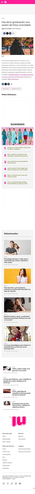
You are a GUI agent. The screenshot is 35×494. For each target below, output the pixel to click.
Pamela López (15, 264)
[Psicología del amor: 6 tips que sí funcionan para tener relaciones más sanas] (17, 247)
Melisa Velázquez (16, 28)
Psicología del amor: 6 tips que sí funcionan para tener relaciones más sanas (16, 260)
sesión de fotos (16, 88)
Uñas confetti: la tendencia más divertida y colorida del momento (17, 155)
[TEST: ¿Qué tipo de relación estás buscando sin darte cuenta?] (7, 391)
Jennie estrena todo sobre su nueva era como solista (17, 169)
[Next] (31, 45)
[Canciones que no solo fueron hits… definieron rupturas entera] (7, 403)
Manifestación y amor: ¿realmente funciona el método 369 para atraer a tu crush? (17, 318)
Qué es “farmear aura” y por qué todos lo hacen (17, 175)
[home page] (5, 2)
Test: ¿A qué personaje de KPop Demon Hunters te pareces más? (17, 182)
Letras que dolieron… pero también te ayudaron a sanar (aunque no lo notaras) (17, 381)
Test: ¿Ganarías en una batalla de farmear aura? (17, 162)
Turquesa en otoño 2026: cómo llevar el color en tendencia (18, 148)
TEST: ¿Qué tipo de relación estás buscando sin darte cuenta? (21, 393)
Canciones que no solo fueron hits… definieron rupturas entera (21, 405)
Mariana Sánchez (15, 385)
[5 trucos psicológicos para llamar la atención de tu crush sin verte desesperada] (17, 333)
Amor (3, 18)
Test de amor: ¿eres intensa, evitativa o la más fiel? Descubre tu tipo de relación (17, 289)
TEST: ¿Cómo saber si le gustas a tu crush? (21, 369)
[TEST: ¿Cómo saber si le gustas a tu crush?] (7, 368)
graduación (6, 88)
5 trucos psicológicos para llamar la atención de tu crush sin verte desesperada (17, 347)
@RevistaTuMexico (13, 79)
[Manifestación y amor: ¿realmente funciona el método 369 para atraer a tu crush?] (17, 304)
